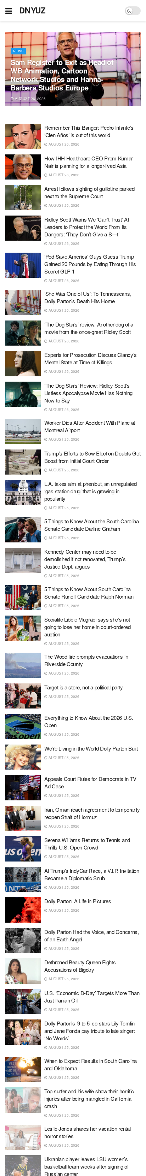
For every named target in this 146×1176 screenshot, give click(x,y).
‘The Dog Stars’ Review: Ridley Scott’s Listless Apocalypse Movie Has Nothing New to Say (88, 393)
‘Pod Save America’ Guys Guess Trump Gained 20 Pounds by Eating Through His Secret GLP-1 (90, 264)
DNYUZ (32, 10)
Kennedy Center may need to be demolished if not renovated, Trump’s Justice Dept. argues (84, 559)
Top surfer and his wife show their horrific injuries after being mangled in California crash (89, 1098)
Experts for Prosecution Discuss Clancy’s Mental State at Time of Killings (90, 358)
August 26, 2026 (30, 98)
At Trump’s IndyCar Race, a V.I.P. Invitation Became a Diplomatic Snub (91, 874)
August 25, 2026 (63, 439)
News (18, 51)
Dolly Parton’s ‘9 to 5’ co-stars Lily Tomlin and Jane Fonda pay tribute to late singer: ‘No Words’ (89, 1030)
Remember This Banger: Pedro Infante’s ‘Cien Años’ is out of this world (89, 131)
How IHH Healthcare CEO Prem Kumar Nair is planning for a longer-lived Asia (88, 161)
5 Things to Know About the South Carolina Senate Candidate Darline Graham (91, 524)
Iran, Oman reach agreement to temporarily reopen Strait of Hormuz (92, 813)
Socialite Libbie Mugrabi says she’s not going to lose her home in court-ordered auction (87, 627)
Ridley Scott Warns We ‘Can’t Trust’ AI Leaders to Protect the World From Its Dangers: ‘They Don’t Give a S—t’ (86, 227)
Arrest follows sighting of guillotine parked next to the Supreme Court (89, 192)
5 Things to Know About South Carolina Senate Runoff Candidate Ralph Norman (88, 592)
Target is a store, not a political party (83, 687)
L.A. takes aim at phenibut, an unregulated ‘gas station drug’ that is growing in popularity (90, 491)
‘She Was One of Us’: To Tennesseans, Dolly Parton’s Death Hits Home (87, 297)
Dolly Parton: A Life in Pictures (77, 901)
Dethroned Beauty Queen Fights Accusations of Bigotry (80, 965)
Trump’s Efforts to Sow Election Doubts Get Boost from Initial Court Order (92, 456)
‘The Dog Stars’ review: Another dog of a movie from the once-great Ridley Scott (88, 328)
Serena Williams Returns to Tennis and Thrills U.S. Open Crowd (87, 843)
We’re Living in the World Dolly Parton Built (91, 748)
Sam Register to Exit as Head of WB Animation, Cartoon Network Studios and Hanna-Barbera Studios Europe (62, 75)
